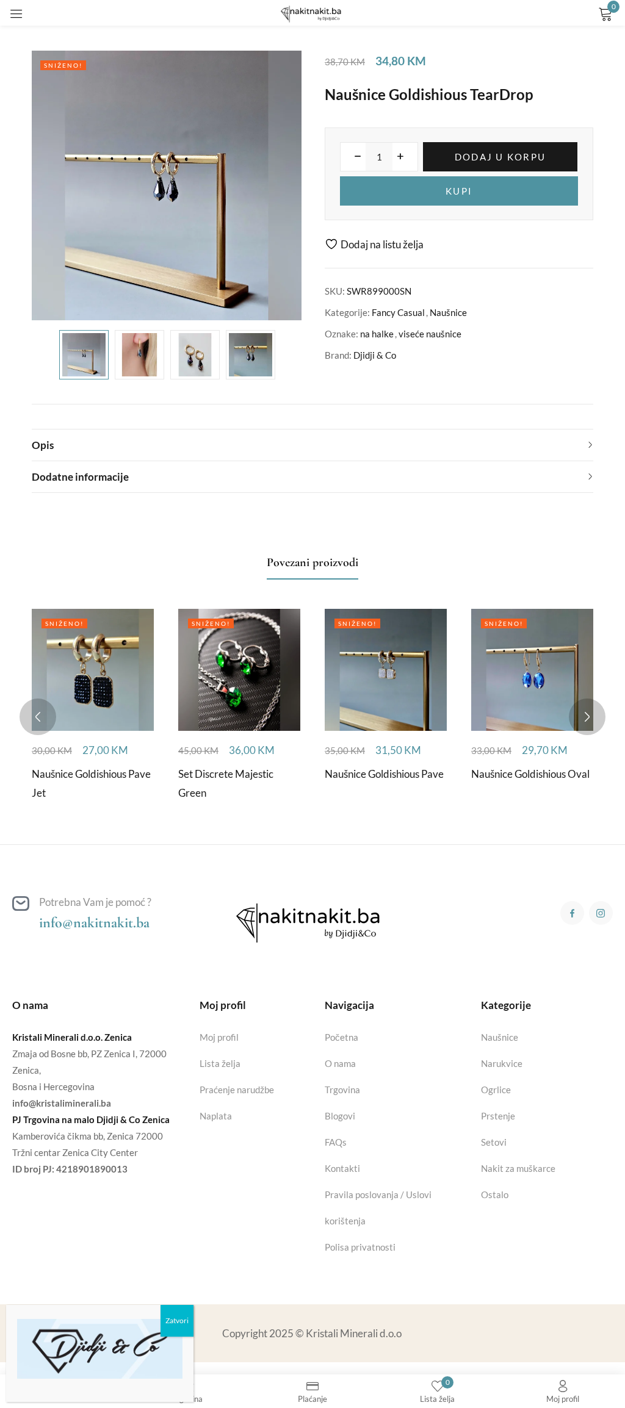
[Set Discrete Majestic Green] (239, 670)
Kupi (459, 190)
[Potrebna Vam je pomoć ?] (20, 903)
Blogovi (340, 1115)
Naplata (216, 1115)
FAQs (336, 1142)
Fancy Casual (398, 312)
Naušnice (448, 312)
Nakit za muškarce (518, 1168)
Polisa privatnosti (360, 1246)
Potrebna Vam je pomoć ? (95, 902)
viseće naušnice (430, 333)
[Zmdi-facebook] (572, 913)
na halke (377, 333)
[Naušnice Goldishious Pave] (386, 670)
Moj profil (219, 1037)
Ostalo (494, 1194)
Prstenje (498, 1115)
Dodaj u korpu (500, 156)
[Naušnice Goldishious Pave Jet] (93, 670)
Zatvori (177, 1320)
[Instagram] (601, 913)
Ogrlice (496, 1089)
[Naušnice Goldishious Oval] (532, 670)
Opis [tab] (43, 445)
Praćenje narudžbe (237, 1089)
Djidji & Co (374, 355)
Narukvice (501, 1063)
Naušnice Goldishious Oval (530, 773)
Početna (341, 1037)
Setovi (494, 1142)
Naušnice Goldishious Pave (384, 773)
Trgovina (342, 1089)
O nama (340, 1063)
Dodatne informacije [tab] (80, 476)
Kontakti (342, 1168)
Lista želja (220, 1063)
